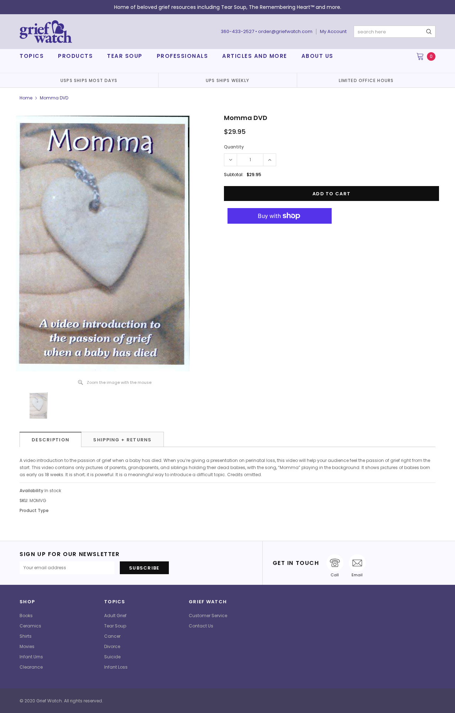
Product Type (34, 510)
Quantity (234, 147)
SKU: (24, 500)
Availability (31, 491)
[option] (89, 80)
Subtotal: (233, 175)
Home (26, 98)
